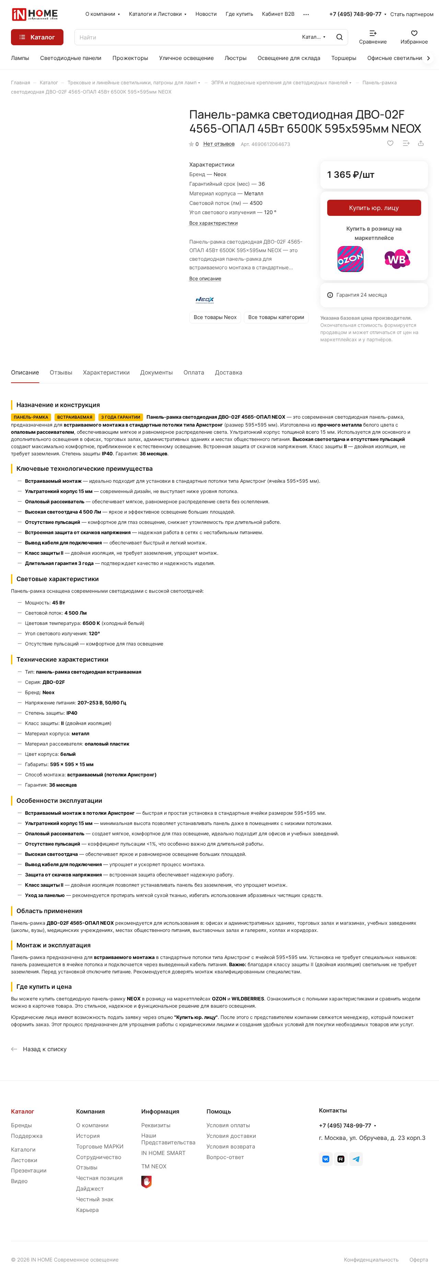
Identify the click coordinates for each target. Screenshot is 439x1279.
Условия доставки (231, 1136)
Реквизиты (155, 1125)
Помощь (218, 1111)
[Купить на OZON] (350, 259)
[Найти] (339, 37)
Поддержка (27, 1136)
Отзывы (61, 372)
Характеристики (106, 372)
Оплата (193, 372)
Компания (90, 1111)
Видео (19, 1181)
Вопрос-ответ (225, 1157)
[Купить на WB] (397, 259)
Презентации (29, 1170)
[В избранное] (390, 143)
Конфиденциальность (371, 1260)
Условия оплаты (228, 1125)
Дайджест (90, 1188)
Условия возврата (230, 1146)
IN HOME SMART (163, 1153)
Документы (156, 372)
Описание (25, 372)
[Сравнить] (406, 143)
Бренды (21, 1125)
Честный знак (95, 1199)
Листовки (24, 1160)
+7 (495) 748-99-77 (355, 14)
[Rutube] (341, 1159)
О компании (92, 1125)
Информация (160, 1111)
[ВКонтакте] (326, 1159)
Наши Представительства (168, 1139)
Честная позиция (99, 1178)
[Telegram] (356, 1159)
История (88, 1136)
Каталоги (23, 1149)
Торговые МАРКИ (99, 1146)
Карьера (87, 1210)
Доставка (228, 372)
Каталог (22, 1111)
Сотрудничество (98, 1157)
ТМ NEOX (153, 1166)
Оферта (419, 1260)
